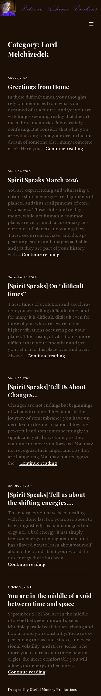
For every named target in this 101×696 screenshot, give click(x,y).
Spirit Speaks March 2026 (43, 180)
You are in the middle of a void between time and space (50, 600)
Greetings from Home (38, 87)
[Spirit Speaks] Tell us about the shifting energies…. (46, 498)
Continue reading (64, 148)
